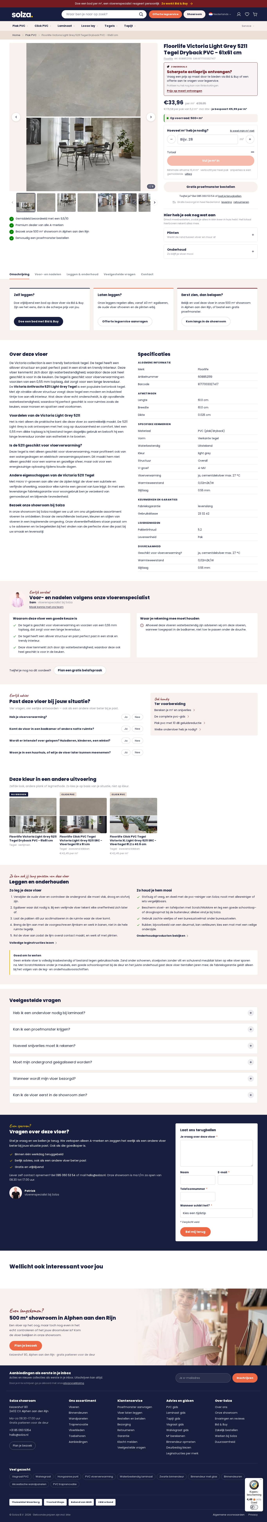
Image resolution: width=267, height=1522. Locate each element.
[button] (255, 14)
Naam (184, 1172)
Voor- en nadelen (48, 274)
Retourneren (125, 1430)
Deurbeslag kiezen (178, 1447)
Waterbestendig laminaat (136, 1476)
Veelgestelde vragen (119, 274)
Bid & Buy (221, 1424)
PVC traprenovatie (65, 1484)
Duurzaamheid (225, 1442)
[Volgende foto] (151, 117)
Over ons (221, 1407)
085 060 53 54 (205, 196)
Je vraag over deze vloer (199, 1137)
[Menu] (260, 1480)
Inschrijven (245, 1378)
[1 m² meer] (250, 139)
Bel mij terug (195, 1232)
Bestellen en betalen (131, 1419)
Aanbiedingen (78, 1442)
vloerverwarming (77, 451)
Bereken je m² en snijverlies (172, 710)
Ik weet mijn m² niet (242, 131)
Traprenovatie (78, 1424)
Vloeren (74, 1407)
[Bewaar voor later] (247, 14)
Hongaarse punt (68, 1476)
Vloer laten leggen (129, 1413)
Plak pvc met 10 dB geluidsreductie (178, 723)
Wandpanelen (78, 1419)
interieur (41, 397)
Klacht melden (127, 1442)
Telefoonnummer (193, 1189)
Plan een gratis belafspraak (80, 670)
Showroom (194, 14)
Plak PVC (31, 35)
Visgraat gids (175, 1424)
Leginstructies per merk (182, 1453)
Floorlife (168, 58)
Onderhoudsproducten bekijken (161, 936)
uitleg (188, 174)
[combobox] (104, 14)
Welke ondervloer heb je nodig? (175, 729)
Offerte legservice (165, 14)
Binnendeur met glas (204, 1476)
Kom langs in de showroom (206, 321)
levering (226, 202)
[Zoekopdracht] (141, 14)
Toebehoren (77, 1436)
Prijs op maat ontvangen (184, 91)
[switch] (254, 1507)
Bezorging (124, 1424)
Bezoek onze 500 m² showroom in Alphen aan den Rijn (52, 231)
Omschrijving (19, 274)
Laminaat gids (175, 1413)
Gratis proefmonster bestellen (210, 187)
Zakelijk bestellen (226, 1430)
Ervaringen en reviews (230, 1419)
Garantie (123, 1436)
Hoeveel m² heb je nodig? (187, 130)
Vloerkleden (77, 1430)
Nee (137, 717)
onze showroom (24, 511)
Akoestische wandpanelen (29, 1484)
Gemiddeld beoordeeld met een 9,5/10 (42, 219)
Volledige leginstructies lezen (31, 943)
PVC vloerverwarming (99, 1476)
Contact (147, 274)
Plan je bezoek (25, 1346)
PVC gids (172, 1407)
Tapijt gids (173, 1419)
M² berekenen (175, 1436)
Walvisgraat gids (177, 1430)
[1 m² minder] (171, 139)
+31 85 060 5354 (20, 1430)
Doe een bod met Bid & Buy (38, 321)
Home (16, 35)
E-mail (223, 1172)
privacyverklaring (73, 1383)
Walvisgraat (43, 1476)
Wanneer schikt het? (196, 1205)
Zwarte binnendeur (171, 1476)
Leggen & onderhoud (82, 274)
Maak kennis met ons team (46, 607)
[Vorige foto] (16, 117)
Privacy (253, 1515)
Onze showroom (226, 1413)
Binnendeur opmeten (180, 1442)
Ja (125, 717)
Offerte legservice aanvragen (125, 321)
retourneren (241, 202)
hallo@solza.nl (96, 1175)
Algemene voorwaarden (229, 1515)
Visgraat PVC (20, 1476)
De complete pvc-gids (169, 716)
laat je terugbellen (229, 196)
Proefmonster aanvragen (134, 1407)
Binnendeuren (78, 1413)
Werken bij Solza (226, 1436)
